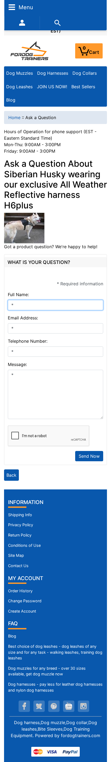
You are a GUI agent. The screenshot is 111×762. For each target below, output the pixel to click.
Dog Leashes (19, 86)
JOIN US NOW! (52, 86)
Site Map (16, 555)
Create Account (22, 611)
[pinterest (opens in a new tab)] (53, 706)
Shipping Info (20, 514)
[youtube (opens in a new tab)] (68, 706)
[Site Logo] (29, 50)
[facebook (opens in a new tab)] (24, 706)
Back (11, 475)
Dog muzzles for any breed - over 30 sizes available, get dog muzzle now (47, 671)
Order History (20, 590)
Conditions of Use (24, 545)
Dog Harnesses (52, 73)
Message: (17, 364)
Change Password (24, 601)
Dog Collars (84, 73)
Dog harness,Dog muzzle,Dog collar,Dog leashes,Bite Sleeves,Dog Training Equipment (54, 729)
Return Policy (20, 535)
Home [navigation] (14, 117)
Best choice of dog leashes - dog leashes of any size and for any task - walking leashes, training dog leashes (55, 652)
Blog (10, 100)
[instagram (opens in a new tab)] (83, 706)
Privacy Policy (20, 524)
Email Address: (23, 318)
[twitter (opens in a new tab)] (39, 706)
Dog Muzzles (19, 73)
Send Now (89, 456)
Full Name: (18, 294)
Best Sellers (83, 86)
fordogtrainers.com (80, 735)
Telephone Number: (27, 341)
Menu (25, 7)
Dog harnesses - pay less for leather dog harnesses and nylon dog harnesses (55, 687)
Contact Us (18, 565)
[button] (101, 735)
